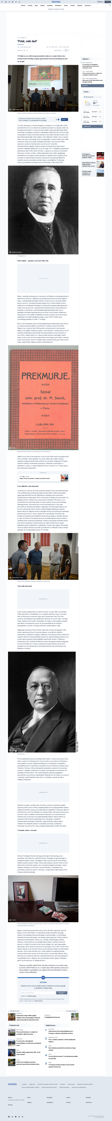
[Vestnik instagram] (9, 1)
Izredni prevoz (19, 1038)
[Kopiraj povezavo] (27, 50)
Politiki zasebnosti (39, 1000)
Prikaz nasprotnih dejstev (91, 78)
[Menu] (2, 2)
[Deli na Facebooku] (24, 50)
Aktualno (86, 59)
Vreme (86, 92)
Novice (17, 1050)
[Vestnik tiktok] (16, 1)
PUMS (49, 1062)
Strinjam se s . (28, 996)
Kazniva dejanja (19, 1029)
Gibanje (27, 476)
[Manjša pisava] (64, 50)
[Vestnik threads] (19, 1)
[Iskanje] (110, 5)
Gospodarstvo (19, 1013)
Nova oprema (51, 1029)
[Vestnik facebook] (5, 1)
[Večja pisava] (68, 50)
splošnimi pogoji (31, 996)
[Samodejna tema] (94, 2)
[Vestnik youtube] (12, 1)
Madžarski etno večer (53, 1037)
